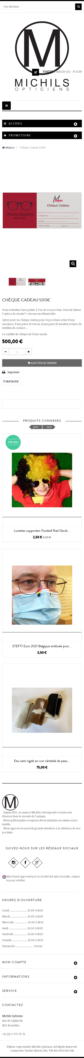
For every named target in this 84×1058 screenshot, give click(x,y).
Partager (12, 381)
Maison (10, 147)
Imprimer (14, 372)
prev (35, 426)
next (49, 426)
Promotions (20, 135)
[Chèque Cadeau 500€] (17, 282)
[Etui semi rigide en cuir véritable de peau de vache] (42, 710)
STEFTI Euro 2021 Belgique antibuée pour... (42, 646)
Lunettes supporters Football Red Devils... (42, 531)
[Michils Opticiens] (42, 56)
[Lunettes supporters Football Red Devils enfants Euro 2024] (42, 479)
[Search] (78, 6)
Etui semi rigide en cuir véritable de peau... (42, 761)
